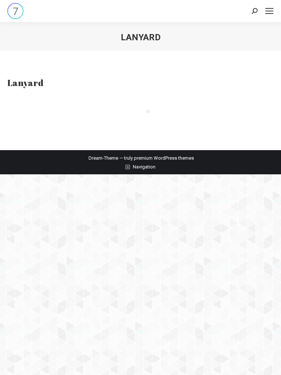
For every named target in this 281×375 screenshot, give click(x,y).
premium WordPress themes (164, 158)
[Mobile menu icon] (269, 11)
